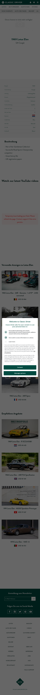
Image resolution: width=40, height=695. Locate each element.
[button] (20, 341)
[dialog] (20, 347)
